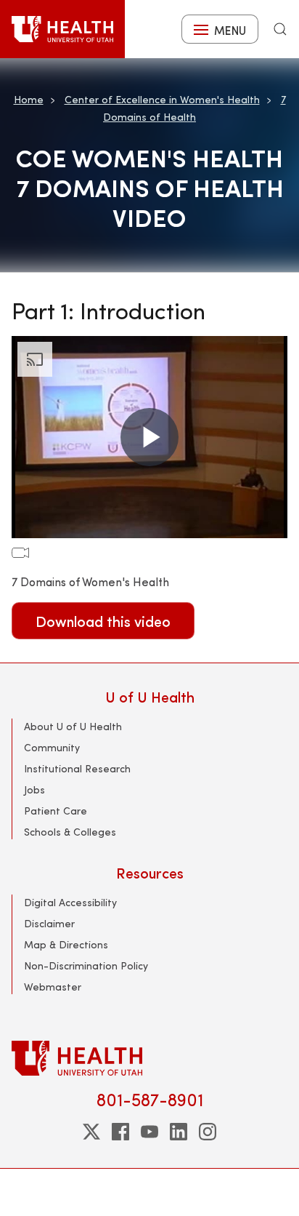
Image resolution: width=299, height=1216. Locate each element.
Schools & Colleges (70, 832)
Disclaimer (49, 923)
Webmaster (52, 986)
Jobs (34, 789)
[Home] (62, 29)
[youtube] (149, 1131)
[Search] (280, 29)
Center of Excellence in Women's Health (162, 99)
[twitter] (91, 1131)
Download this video (103, 621)
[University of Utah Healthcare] (149, 1058)
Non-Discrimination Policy (86, 965)
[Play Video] (149, 437)
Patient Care (55, 810)
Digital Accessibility (70, 902)
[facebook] (120, 1131)
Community (52, 747)
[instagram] (207, 1131)
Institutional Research (77, 768)
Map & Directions (66, 944)
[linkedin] (178, 1131)
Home (29, 99)
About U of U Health (73, 726)
